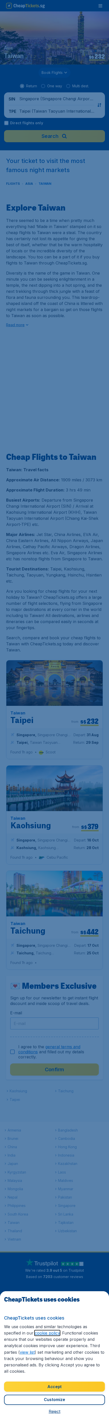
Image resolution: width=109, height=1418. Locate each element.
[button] (54, 1411)
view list (27, 1352)
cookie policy (47, 1332)
